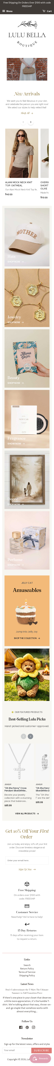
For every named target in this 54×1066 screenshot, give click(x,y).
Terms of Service (27, 972)
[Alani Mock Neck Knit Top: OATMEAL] (21, 155)
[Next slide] (31, 122)
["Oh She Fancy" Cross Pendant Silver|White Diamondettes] (19, 763)
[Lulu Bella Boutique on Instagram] (33, 1028)
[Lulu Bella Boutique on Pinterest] (27, 1028)
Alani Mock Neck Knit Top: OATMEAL (18, 184)
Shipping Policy (27, 975)
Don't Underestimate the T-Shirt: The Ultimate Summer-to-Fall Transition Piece (27, 991)
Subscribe (41, 1050)
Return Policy (27, 968)
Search (27, 965)
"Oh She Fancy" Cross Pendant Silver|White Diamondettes (15, 789)
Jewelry (7, 784)
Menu (9, 11)
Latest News (27, 984)
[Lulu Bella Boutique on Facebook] (20, 1028)
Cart (49, 11)
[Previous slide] (23, 122)
